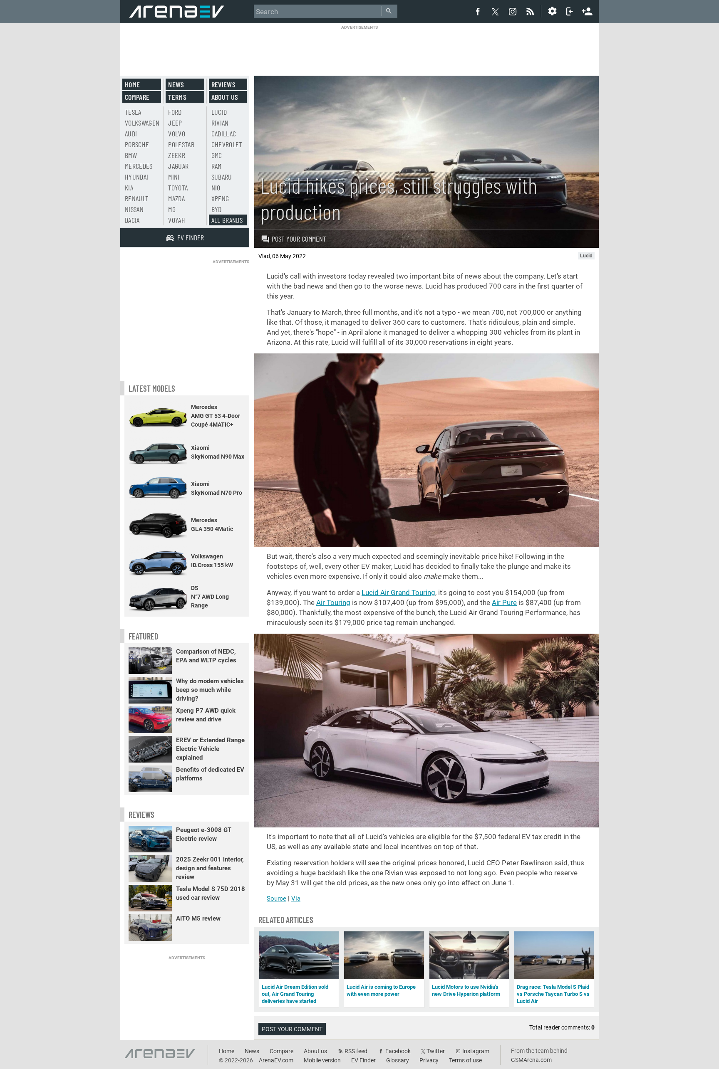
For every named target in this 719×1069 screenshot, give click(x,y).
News (176, 84)
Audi (131, 133)
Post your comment (299, 238)
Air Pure (504, 602)
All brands (227, 220)
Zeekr (176, 155)
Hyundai (136, 176)
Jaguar (178, 165)
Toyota (178, 187)
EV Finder (363, 1060)
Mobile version (322, 1060)
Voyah (176, 220)
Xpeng (220, 198)
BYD (216, 209)
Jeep (175, 122)
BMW (131, 155)
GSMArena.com (531, 1060)
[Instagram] (512, 11)
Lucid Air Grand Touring (398, 592)
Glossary (397, 1060)
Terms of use (465, 1060)
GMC (216, 155)
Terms (177, 96)
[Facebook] (477, 11)
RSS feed (356, 1051)
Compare (137, 96)
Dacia (132, 220)
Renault (137, 198)
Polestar (181, 144)
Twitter (435, 1051)
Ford (174, 111)
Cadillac (223, 133)
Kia (129, 187)
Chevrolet (227, 144)
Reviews (223, 84)
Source (276, 898)
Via (295, 898)
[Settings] (552, 11)
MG (172, 209)
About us (224, 96)
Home (132, 84)
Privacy (429, 1060)
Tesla (133, 111)
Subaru (221, 176)
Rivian (220, 122)
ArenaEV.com (276, 1060)
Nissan (134, 209)
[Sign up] (587, 10)
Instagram (475, 1051)
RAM (216, 165)
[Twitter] (495, 11)
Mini (173, 176)
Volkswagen (142, 122)
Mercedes (139, 165)
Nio (216, 187)
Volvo (176, 133)
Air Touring (333, 602)
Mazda (176, 198)
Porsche (137, 144)
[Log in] (569, 11)
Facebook (398, 1051)
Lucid (219, 111)
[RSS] (531, 11)
